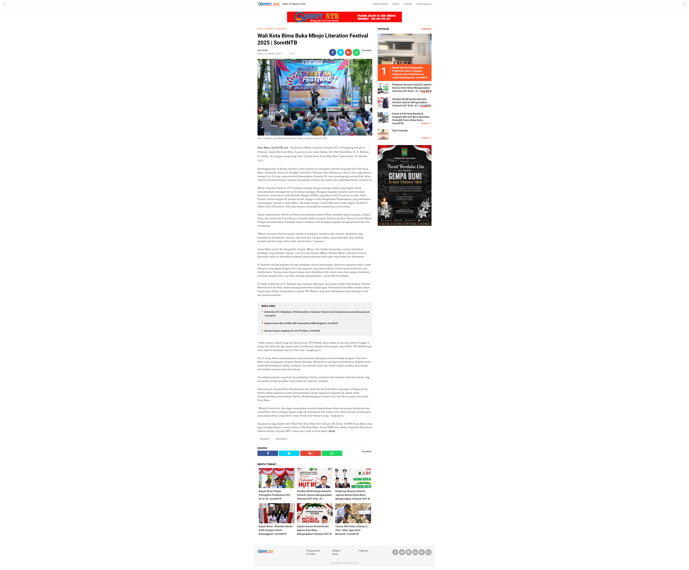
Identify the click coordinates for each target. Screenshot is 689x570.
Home (260, 28)
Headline (269, 28)
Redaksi (336, 551)
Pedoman (363, 551)
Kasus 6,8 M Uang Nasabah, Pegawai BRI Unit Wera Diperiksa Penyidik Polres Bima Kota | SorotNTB (411, 118)
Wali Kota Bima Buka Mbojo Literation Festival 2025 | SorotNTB (312, 39)
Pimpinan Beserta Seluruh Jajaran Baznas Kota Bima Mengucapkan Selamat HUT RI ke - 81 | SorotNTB (412, 87)
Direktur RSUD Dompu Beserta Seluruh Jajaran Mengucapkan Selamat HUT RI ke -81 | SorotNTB (411, 102)
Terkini (395, 4)
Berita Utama (380, 4)
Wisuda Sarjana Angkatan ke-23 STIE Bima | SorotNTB (292, 330)
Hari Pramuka (400, 130)
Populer (408, 4)
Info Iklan (310, 554)
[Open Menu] (4, 4)
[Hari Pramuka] (383, 134)
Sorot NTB (353, 563)
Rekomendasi (424, 4)
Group (335, 554)
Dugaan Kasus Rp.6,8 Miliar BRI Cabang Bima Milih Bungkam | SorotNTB (301, 323)
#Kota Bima (281, 439)
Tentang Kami (313, 551)
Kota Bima (281, 28)
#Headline (265, 439)
